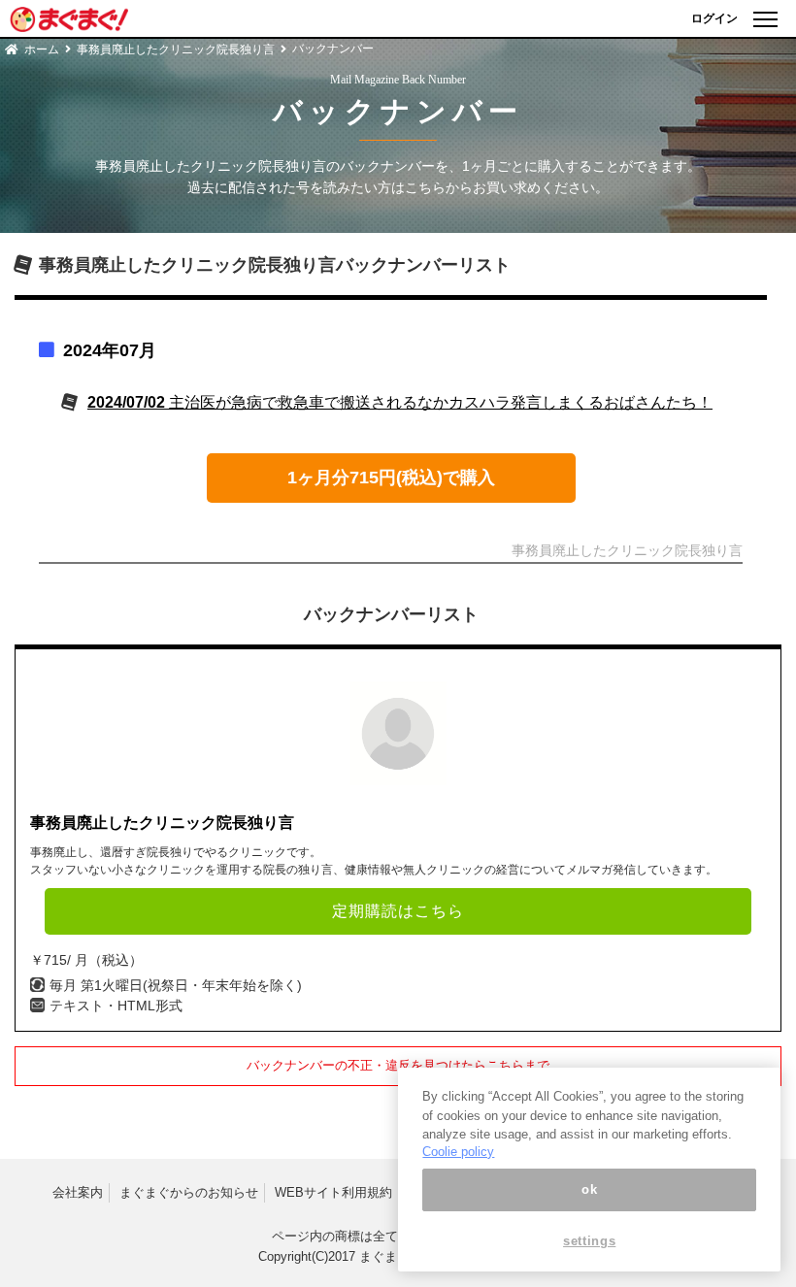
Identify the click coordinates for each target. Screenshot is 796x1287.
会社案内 (77, 1192)
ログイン (714, 18)
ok (589, 1189)
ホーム (41, 49)
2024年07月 (109, 350)
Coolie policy (458, 1151)
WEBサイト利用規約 (333, 1192)
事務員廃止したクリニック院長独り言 (176, 49)
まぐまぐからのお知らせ (188, 1192)
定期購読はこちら (398, 911)
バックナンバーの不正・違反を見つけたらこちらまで (398, 1065)
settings (589, 1241)
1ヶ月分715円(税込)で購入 (391, 477)
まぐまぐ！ (390, 1256)
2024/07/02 (400, 402)
